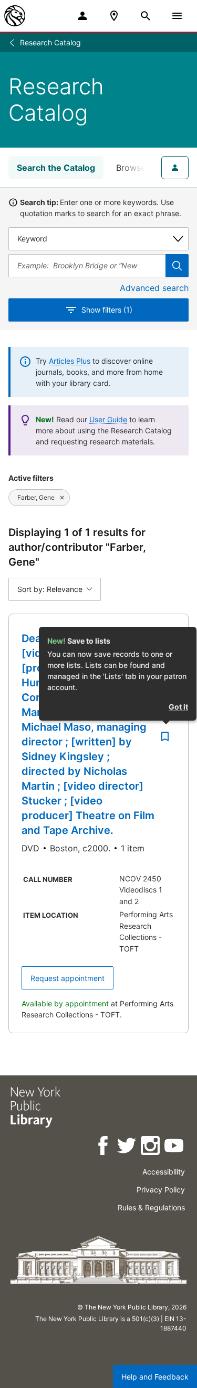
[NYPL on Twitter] (127, 1147)
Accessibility (163, 1171)
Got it (178, 706)
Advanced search (154, 288)
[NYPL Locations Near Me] (114, 16)
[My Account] (82, 16)
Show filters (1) (106, 309)
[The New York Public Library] (14, 15)
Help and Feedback (155, 1376)
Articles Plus (69, 360)
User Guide (108, 419)
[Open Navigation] (177, 16)
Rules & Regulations (151, 1207)
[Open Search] (145, 16)
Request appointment (67, 978)
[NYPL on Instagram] (151, 1147)
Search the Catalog (56, 167)
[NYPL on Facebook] (104, 1147)
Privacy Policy (161, 1189)
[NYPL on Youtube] (174, 1147)
